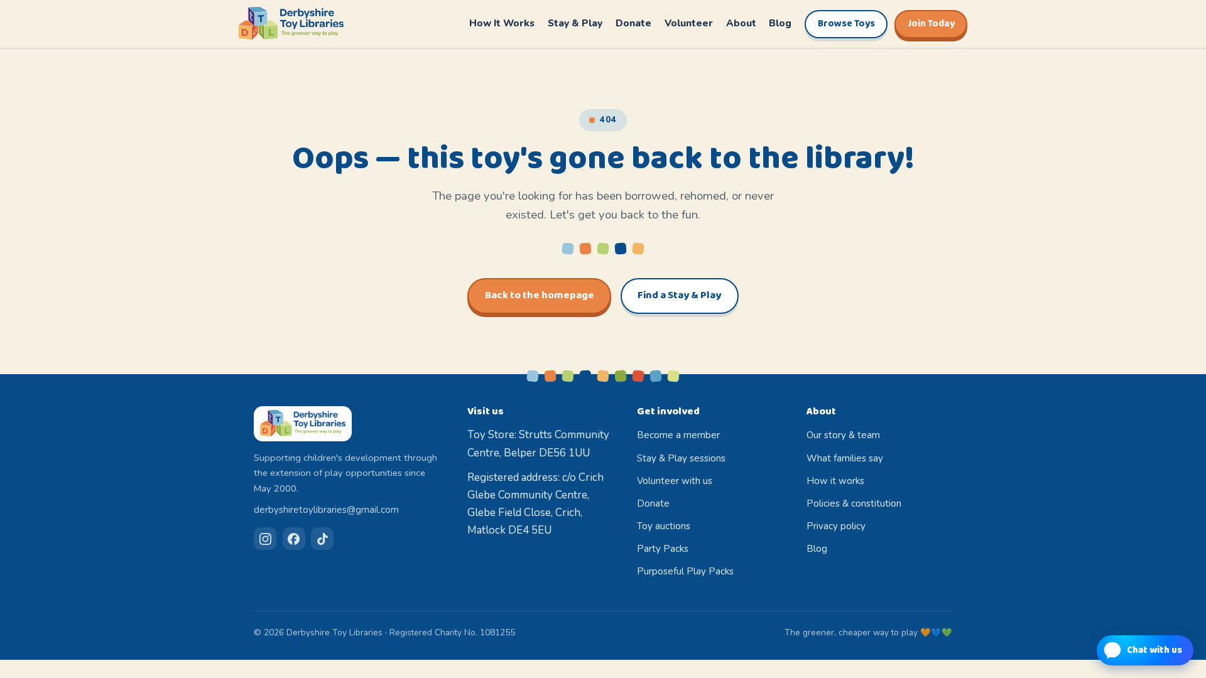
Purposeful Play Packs (685, 571)
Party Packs (662, 548)
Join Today (931, 23)
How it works (835, 481)
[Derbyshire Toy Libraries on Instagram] (265, 538)
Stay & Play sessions (681, 458)
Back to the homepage (539, 295)
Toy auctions (663, 526)
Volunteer (689, 23)
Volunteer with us (674, 481)
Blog (780, 23)
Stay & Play (575, 23)
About (741, 23)
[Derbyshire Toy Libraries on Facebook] (294, 538)
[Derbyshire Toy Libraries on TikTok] (322, 538)
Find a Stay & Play (679, 295)
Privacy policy (836, 526)
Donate (633, 23)
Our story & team (843, 435)
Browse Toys (846, 23)
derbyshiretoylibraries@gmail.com (326, 509)
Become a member (678, 435)
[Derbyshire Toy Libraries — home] (291, 24)
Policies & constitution (854, 503)
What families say (845, 458)
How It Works (502, 23)
